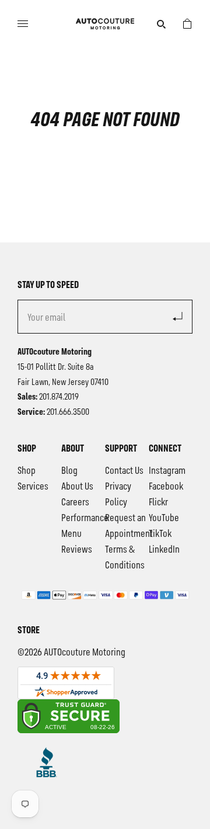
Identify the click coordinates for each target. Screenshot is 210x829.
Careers (75, 502)
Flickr (158, 502)
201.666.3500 (68, 412)
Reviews (76, 549)
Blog (69, 471)
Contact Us (124, 471)
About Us (77, 486)
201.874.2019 (59, 397)
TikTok (160, 534)
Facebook (166, 486)
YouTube (164, 518)
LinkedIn (164, 549)
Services (33, 486)
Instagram (167, 471)
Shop (27, 471)
